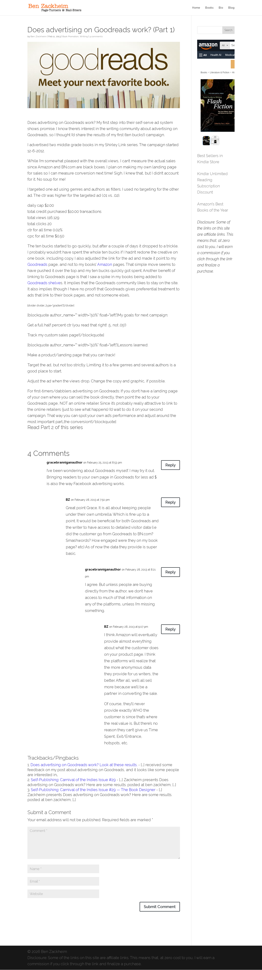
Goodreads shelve (43, 283)
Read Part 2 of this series (55, 427)
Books (209, 7)
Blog (231, 7)
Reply (170, 465)
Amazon (104, 264)
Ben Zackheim (38, 36)
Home (196, 7)
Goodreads (37, 264)
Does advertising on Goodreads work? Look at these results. (83, 764)
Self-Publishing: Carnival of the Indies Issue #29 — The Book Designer (93, 789)
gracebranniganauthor (64, 462)
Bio (221, 7)
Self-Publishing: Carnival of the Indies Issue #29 (73, 779)
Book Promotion (70, 36)
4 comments (96, 36)
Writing (84, 36)
